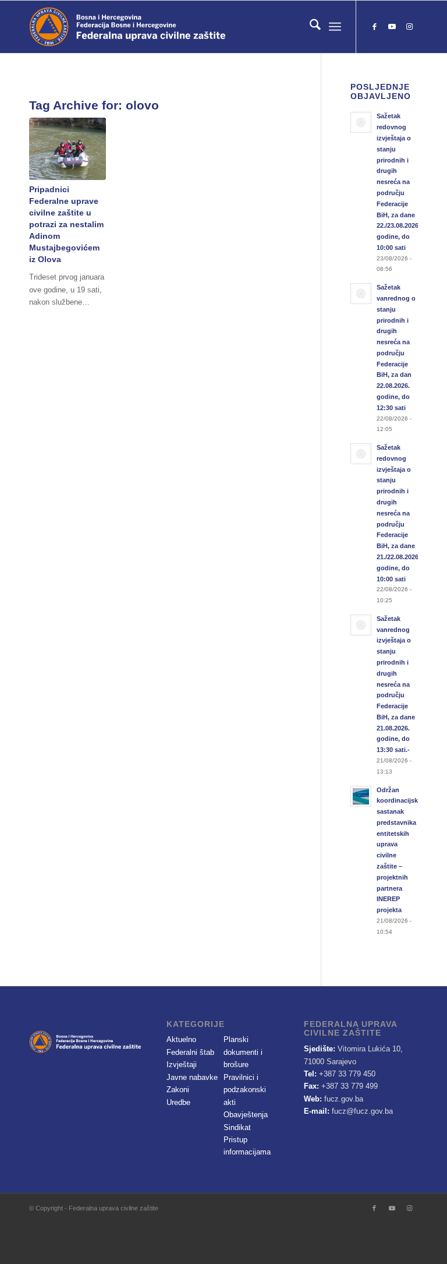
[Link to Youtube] (391, 27)
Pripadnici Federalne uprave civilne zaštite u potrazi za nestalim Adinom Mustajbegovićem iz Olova (66, 224)
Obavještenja (246, 1114)
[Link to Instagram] (409, 27)
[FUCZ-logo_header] (160, 27)
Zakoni (177, 1089)
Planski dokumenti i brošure (243, 1052)
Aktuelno (181, 1039)
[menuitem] (309, 27)
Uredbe (178, 1102)
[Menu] (335, 27)
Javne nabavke (192, 1077)
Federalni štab (190, 1052)
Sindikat (237, 1127)
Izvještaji (181, 1064)
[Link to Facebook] (374, 27)
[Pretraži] (309, 27)
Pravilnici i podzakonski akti (245, 1090)
